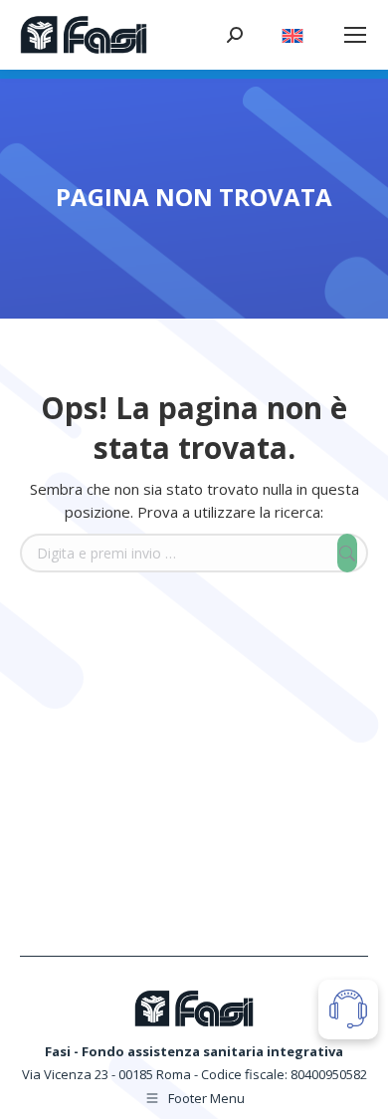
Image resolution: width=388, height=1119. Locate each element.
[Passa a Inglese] (292, 30)
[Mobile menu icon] (355, 35)
